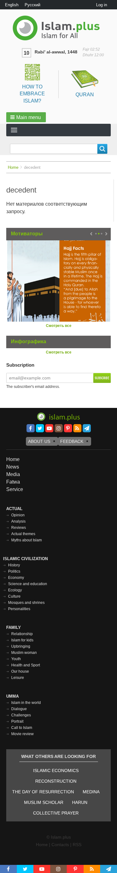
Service (14, 489)
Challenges (21, 715)
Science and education (27, 584)
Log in (101, 5)
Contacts (60, 844)
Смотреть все (58, 326)
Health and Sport (25, 665)
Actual (14, 508)
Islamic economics (56, 770)
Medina (91, 791)
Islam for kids (22, 640)
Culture (14, 596)
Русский (32, 5)
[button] (26, 117)
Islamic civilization (25, 558)
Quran (85, 94)
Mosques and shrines (26, 602)
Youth (16, 659)
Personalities (19, 609)
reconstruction (55, 781)
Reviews (18, 527)
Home (13, 167)
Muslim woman (24, 652)
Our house (20, 671)
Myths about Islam (26, 540)
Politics (14, 571)
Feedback (71, 441)
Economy (16, 577)
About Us (39, 441)
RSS (77, 844)
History (14, 565)
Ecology (15, 590)
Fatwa (13, 481)
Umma (12, 696)
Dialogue (19, 709)
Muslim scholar (43, 802)
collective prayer (56, 812)
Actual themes (23, 534)
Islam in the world (26, 702)
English (11, 5)
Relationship (22, 634)
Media (13, 474)
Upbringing (20, 646)
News (12, 466)
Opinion (18, 515)
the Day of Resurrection (43, 791)
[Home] (58, 28)
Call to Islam (21, 727)
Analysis (18, 521)
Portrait (17, 721)
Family (13, 627)
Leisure (17, 677)
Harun (79, 802)
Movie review (22, 734)
